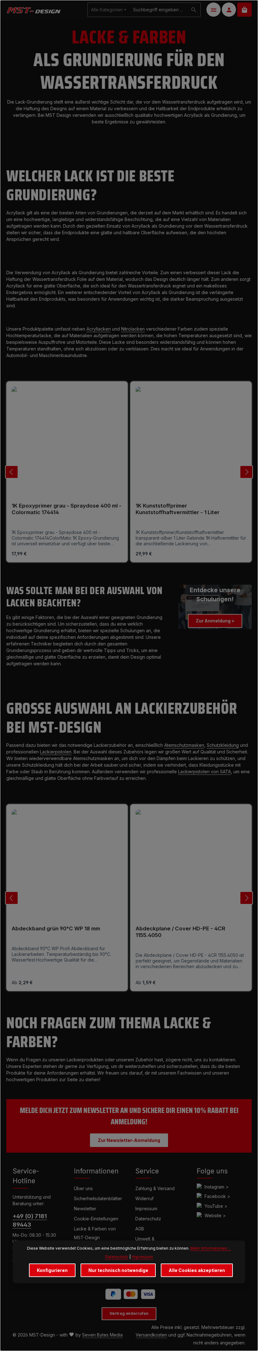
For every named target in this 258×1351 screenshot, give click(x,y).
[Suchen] (194, 10)
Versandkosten (151, 1334)
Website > (215, 1215)
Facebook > (217, 1196)
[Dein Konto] (229, 10)
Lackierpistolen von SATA (204, 771)
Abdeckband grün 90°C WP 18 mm (56, 928)
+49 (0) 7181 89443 (30, 1220)
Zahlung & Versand (155, 1188)
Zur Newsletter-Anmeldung (129, 1140)
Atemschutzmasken (184, 745)
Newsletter (85, 1208)
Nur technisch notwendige (118, 1270)
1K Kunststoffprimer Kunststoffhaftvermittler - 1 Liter (178, 508)
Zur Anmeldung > (215, 620)
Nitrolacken (133, 329)
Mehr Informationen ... (210, 1248)
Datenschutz (148, 1218)
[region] (129, 472)
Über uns (83, 1188)
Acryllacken (99, 329)
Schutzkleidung (223, 745)
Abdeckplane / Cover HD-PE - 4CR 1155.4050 (180, 931)
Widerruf (144, 1198)
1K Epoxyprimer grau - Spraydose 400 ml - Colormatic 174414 (66, 508)
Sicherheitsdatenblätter (98, 1198)
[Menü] (213, 10)
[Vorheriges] (11, 472)
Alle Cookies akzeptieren (197, 1270)
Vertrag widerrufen (129, 1313)
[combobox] (158, 10)
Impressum (146, 1208)
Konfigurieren (52, 1270)
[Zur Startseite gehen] (33, 9)
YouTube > (216, 1206)
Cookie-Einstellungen (96, 1218)
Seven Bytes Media (102, 1334)
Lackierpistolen (55, 751)
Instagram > (217, 1186)
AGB (139, 1228)
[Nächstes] (246, 472)
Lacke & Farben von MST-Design (95, 1233)
